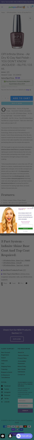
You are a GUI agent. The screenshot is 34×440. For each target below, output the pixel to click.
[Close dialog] (33, 208)
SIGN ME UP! (25, 228)
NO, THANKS (25, 231)
